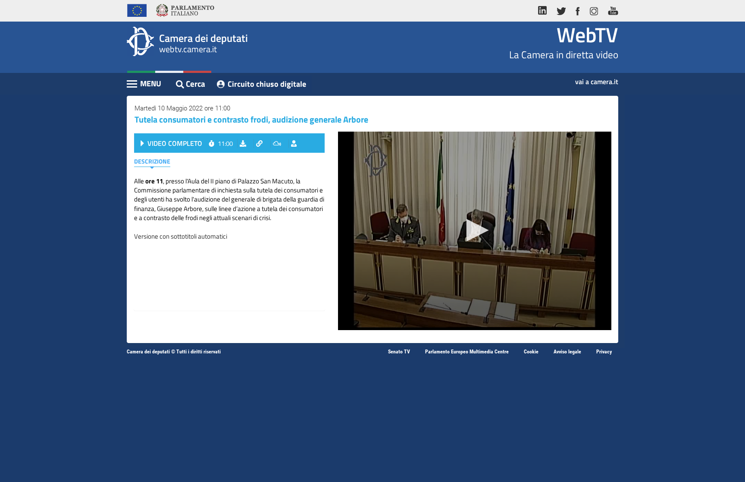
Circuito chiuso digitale (267, 84)
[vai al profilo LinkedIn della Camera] (544, 9)
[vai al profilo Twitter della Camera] (561, 9)
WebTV (587, 34)
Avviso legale (567, 352)
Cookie (531, 352)
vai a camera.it (596, 79)
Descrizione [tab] (152, 161)
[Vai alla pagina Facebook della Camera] (577, 9)
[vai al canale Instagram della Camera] (593, 9)
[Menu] (144, 84)
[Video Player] (474, 231)
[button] (474, 230)
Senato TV (399, 352)
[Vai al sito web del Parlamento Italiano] (185, 9)
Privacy (604, 352)
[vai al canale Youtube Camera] (610, 9)
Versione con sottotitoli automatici (180, 236)
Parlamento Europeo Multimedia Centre (467, 352)
